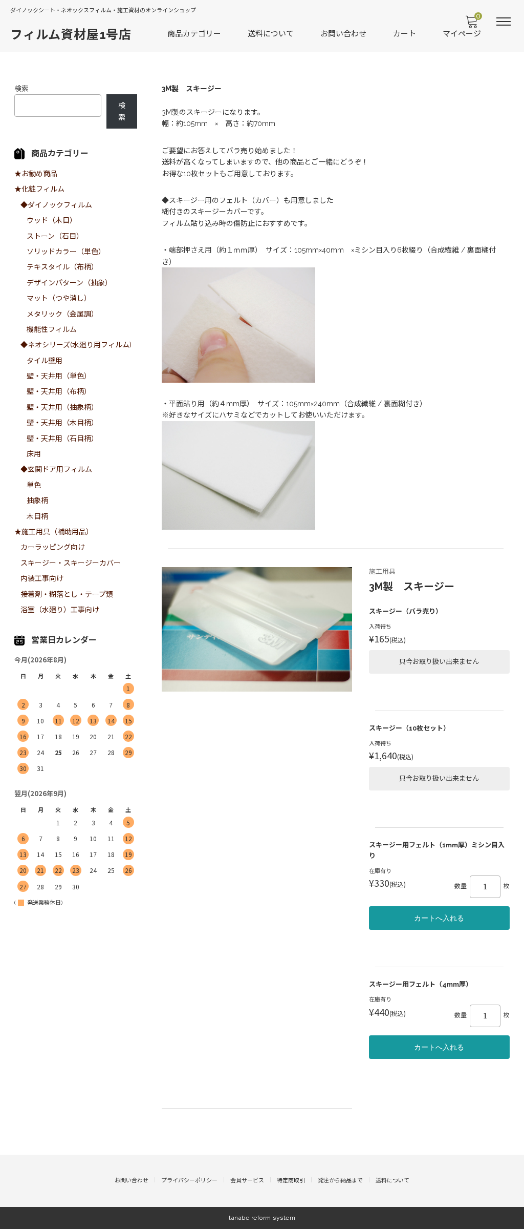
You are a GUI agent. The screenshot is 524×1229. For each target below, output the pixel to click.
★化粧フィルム (39, 189)
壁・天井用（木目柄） (62, 423)
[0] (471, 24)
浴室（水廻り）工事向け (59, 610)
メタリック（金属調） (62, 314)
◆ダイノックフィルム (56, 205)
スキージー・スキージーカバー (70, 563)
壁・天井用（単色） (59, 376)
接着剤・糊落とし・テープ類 (66, 594)
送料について (271, 33)
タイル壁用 (44, 361)
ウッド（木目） (52, 220)
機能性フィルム (52, 329)
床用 (34, 454)
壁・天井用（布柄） (59, 391)
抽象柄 (37, 500)
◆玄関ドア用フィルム (56, 469)
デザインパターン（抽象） (69, 283)
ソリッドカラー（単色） (66, 251)
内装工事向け (41, 578)
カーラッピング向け (52, 547)
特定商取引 (291, 1180)
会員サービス (247, 1180)
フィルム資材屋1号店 (71, 34)
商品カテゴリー (194, 33)
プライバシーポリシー (189, 1180)
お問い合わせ (343, 33)
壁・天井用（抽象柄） (62, 407)
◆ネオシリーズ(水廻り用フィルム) (76, 345)
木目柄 (37, 516)
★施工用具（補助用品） (53, 532)
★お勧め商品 (35, 174)
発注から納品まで (340, 1180)
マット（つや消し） (59, 298)
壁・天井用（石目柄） (62, 438)
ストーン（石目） (55, 236)
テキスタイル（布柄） (62, 267)
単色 (34, 485)
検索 (21, 89)
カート (404, 33)
